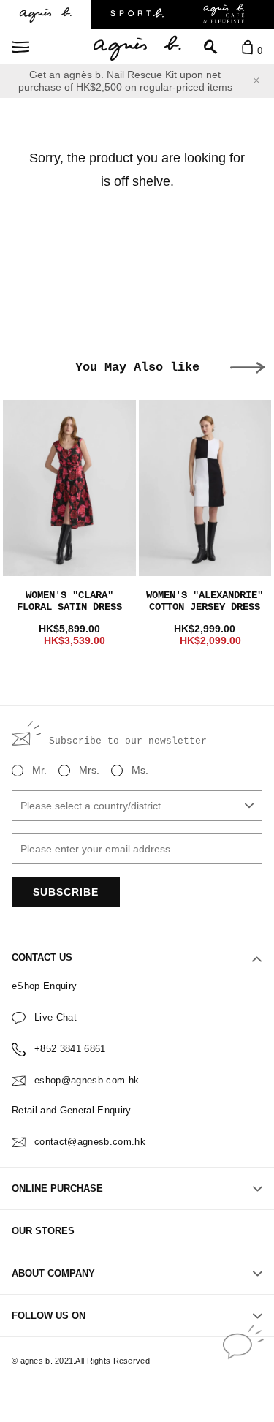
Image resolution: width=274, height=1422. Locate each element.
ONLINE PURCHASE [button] (57, 1188)
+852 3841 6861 (70, 1048)
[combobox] (137, 805)
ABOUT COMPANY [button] (53, 1273)
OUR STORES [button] (43, 1230)
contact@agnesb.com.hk (89, 1141)
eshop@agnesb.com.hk (86, 1080)
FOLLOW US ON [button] (48, 1315)
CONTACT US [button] (42, 957)
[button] (247, 367)
